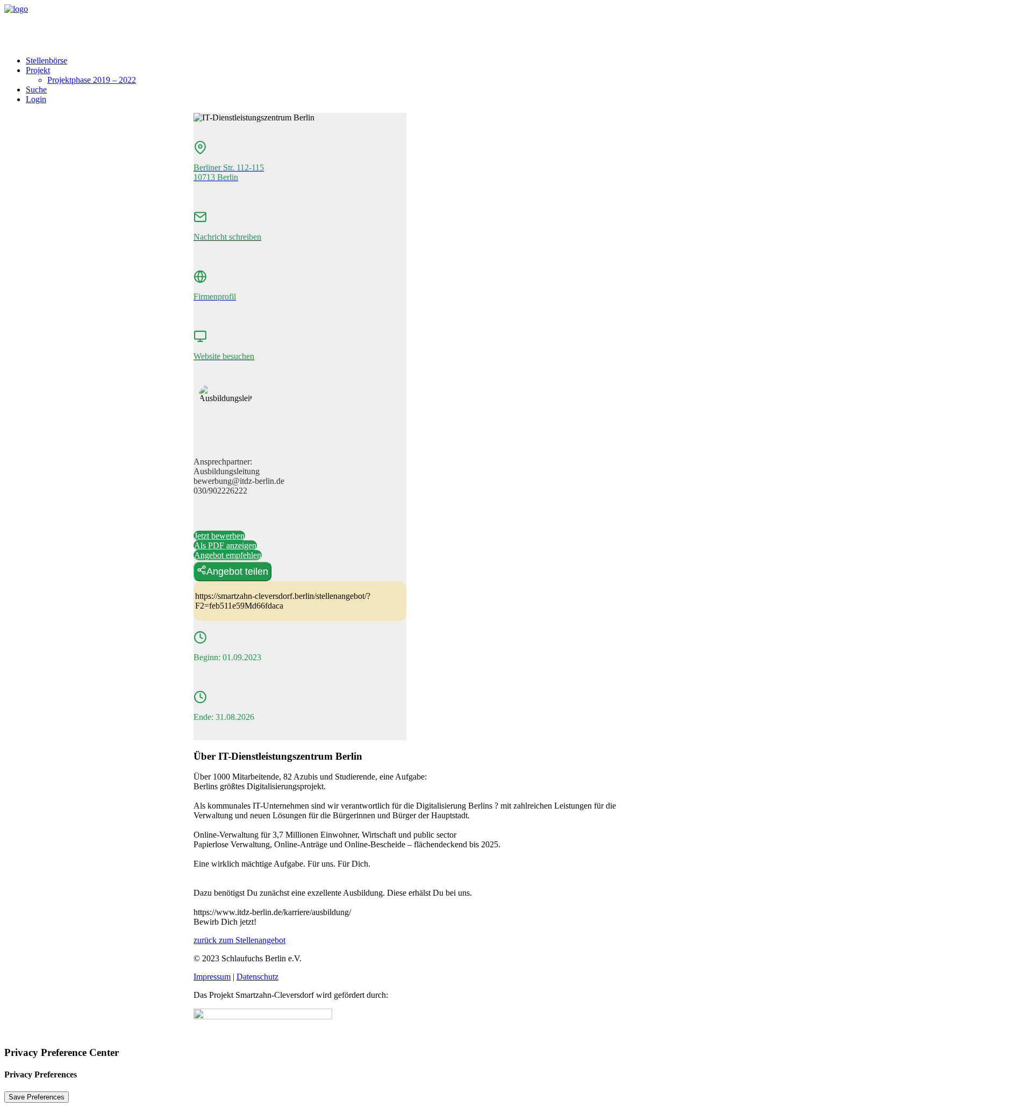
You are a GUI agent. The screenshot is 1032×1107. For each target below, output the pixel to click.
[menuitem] (527, 61)
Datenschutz (257, 976)
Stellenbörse (46, 60)
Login (36, 99)
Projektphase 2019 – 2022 (91, 79)
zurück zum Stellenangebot (239, 940)
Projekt (38, 70)
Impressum (212, 976)
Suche (36, 89)
